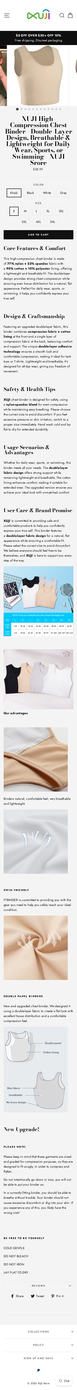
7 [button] (41, 109)
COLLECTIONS (38, 1331)
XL (48, 211)
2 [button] (22, 109)
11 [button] (56, 109)
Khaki (14, 193)
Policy (38, 1345)
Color (38, 184)
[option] (38, 38)
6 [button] (37, 109)
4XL (38, 222)
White (47, 193)
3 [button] (26, 109)
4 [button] (29, 109)
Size (38, 203)
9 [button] (49, 109)
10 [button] (53, 109)
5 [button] (33, 109)
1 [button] (17, 109)
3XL (24, 222)
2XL (61, 211)
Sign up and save (38, 1358)
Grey (63, 193)
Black (30, 193)
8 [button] (45, 109)
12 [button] (60, 109)
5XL (52, 222)
